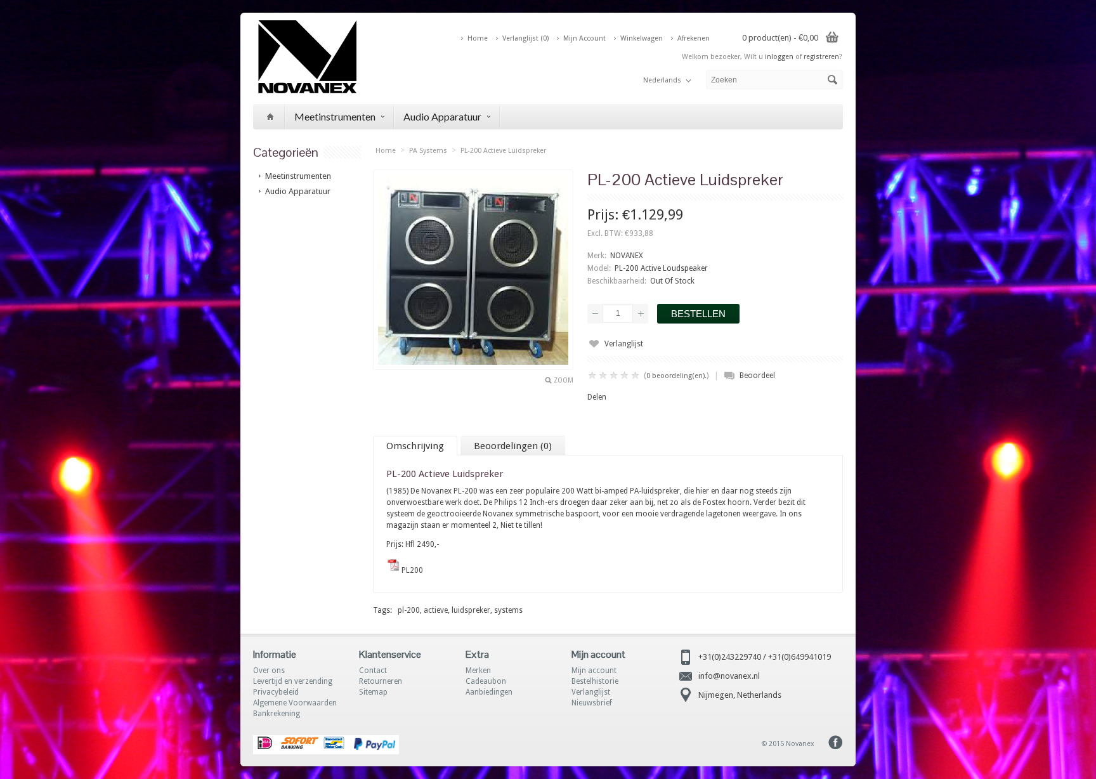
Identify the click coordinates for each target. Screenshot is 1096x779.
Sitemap (373, 692)
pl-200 (409, 610)
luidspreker (471, 610)
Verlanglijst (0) (525, 38)
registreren (821, 57)
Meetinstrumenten (334, 116)
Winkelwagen (641, 38)
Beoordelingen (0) (513, 446)
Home (477, 38)
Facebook (835, 742)
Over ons (269, 670)
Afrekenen (693, 38)
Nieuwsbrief (591, 702)
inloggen (779, 57)
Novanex (800, 744)
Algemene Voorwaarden (295, 702)
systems (508, 610)
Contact (373, 670)
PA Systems (428, 151)
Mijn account (593, 670)
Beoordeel (757, 375)
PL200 (412, 570)
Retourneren (380, 681)
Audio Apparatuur (442, 116)
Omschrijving (415, 446)
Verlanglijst (623, 343)
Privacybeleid (276, 692)
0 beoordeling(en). (676, 376)
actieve (436, 610)
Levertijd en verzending (292, 681)
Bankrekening (276, 713)
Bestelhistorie (594, 681)
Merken (478, 670)
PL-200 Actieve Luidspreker (503, 151)
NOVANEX (626, 255)
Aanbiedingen (489, 692)
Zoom (563, 380)
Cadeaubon (486, 681)
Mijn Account (584, 38)
